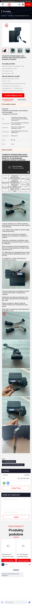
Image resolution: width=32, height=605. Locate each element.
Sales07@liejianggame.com (10, 1)
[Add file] (2, 602)
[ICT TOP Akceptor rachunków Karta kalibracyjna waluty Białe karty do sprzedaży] (23, 546)
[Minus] (30, 564)
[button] (30, 51)
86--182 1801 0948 (25, 1)
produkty (10, 15)
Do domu (3, 15)
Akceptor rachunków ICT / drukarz (23, 15)
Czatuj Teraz (16, 488)
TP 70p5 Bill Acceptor (9, 461)
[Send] (29, 602)
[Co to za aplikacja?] (4, 483)
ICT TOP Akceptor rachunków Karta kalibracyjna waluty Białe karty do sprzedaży (23, 556)
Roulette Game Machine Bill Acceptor (13, 464)
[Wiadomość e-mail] (8, 483)
